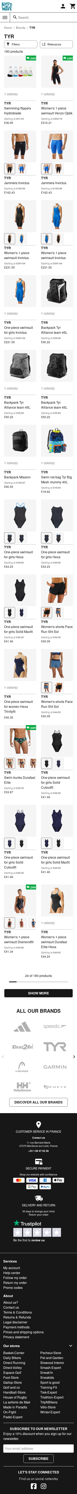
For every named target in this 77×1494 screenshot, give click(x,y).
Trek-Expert (48, 1392)
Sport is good (50, 1382)
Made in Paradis (15, 1407)
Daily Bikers (12, 1357)
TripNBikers (48, 1402)
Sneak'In (46, 1372)
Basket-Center (13, 1352)
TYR (7, 103)
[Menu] (5, 17)
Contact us (38, 1137)
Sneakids (47, 1377)
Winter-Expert (50, 1412)
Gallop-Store (12, 1382)
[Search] (15, 17)
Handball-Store (14, 1392)
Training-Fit (48, 1387)
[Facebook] (33, 1487)
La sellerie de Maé (16, 1402)
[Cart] (73, 6)
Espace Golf (12, 1372)
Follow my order (15, 1277)
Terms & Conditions (17, 1312)
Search (23, 17)
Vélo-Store (48, 1407)
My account (11, 1267)
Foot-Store (11, 1377)
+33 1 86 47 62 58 (38, 1151)
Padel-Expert (12, 1417)
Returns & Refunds (17, 1317)
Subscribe (38, 1458)
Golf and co (11, 1387)
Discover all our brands (38, 1102)
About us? (10, 1302)
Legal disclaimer (15, 1322)
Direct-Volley (12, 1367)
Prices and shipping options (23, 1332)
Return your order (38, 1214)
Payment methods (16, 1327)
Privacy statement (16, 1337)
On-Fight (9, 1412)
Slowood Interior (52, 1362)
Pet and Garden (51, 1357)
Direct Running (14, 1362)
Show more (38, 993)
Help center (11, 1272)
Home (8, 28)
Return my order (15, 1282)
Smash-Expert (50, 1367)
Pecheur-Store (50, 1352)
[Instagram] (43, 1487)
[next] (74, 1057)
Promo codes (13, 1287)
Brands (20, 28)
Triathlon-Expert (51, 1397)
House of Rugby (15, 1397)
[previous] (3, 1057)
